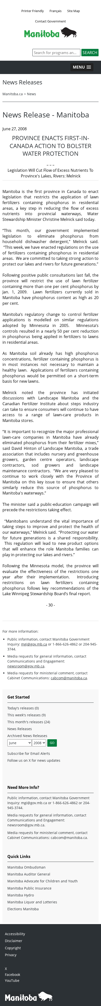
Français (56, 11)
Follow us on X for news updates (33, 760)
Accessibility (15, 933)
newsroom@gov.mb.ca (25, 666)
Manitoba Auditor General (28, 874)
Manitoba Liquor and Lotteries (32, 902)
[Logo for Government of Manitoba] (50, 35)
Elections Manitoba (23, 909)
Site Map (73, 11)
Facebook (12, 974)
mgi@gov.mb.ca (34, 644)
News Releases (19, 728)
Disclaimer (13, 940)
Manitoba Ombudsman (26, 867)
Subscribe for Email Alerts (28, 753)
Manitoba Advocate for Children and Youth (42, 881)
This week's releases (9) (26, 715)
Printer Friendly (32, 11)
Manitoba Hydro (20, 895)
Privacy (10, 954)
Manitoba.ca (12, 94)
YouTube (12, 980)
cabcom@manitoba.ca (69, 678)
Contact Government (50, 21)
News (31, 94)
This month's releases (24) (28, 722)
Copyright (13, 948)
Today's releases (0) (23, 708)
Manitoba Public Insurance (29, 888)
